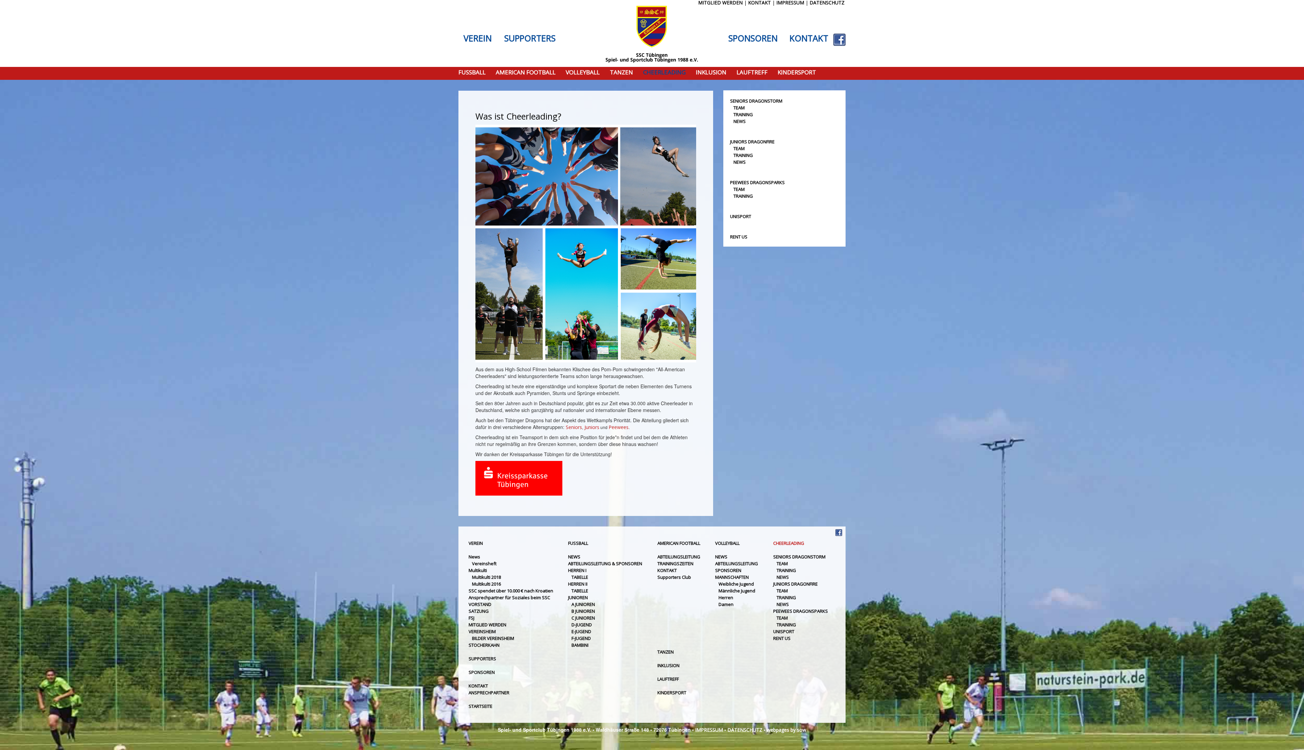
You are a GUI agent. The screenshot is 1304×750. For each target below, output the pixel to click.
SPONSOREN (753, 38)
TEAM (739, 108)
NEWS (740, 121)
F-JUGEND (581, 638)
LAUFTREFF (752, 72)
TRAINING (743, 114)
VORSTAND (480, 604)
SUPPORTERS (530, 38)
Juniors (591, 427)
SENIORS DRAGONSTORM (756, 101)
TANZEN (621, 72)
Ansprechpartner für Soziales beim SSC (509, 597)
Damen (726, 604)
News (474, 557)
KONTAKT (809, 38)
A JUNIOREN (583, 604)
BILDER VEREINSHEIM (493, 638)
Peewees (619, 427)
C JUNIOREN (583, 618)
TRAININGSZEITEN (675, 563)
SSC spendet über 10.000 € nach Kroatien (511, 591)
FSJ (471, 618)
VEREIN (478, 38)
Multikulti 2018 (486, 577)
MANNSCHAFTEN (732, 577)
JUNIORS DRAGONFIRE (752, 142)
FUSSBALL (472, 72)
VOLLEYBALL (583, 72)
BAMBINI (580, 645)
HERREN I (577, 570)
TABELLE (580, 577)
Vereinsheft (484, 563)
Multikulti (478, 570)
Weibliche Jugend (736, 584)
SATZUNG (479, 611)
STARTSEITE (480, 706)
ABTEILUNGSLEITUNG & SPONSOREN (605, 563)
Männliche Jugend (737, 591)
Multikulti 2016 (486, 584)
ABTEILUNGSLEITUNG (678, 557)
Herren (726, 597)
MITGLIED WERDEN (487, 625)
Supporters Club (674, 577)
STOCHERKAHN (484, 645)
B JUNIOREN (583, 611)
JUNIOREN (578, 597)
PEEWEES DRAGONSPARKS (757, 182)
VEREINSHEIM (482, 631)
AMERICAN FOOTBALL (526, 72)
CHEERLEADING (664, 72)
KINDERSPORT (797, 72)
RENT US (738, 237)
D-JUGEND (582, 625)
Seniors (574, 427)
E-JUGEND (581, 631)
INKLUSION (711, 72)
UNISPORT (740, 216)
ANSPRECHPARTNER (489, 693)
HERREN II (577, 584)
